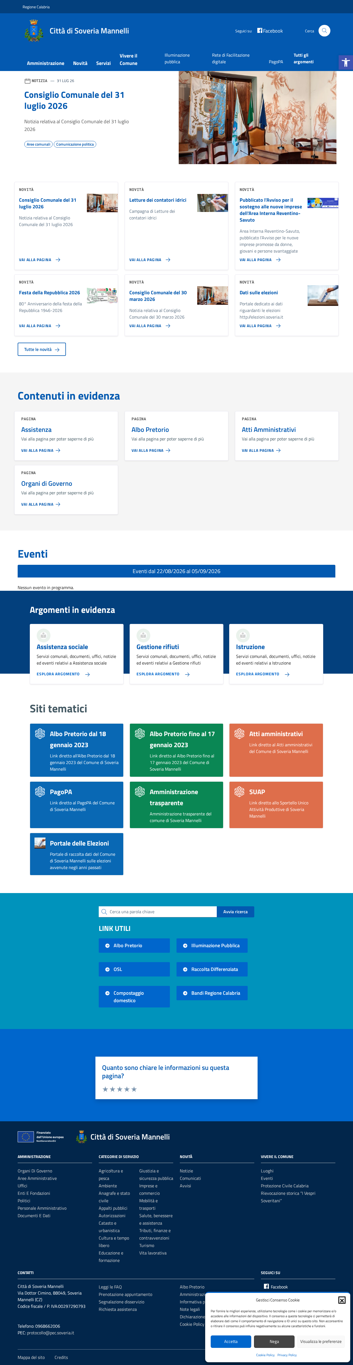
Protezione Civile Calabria (285, 1185)
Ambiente (108, 1185)
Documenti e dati (34, 1215)
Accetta (231, 1341)
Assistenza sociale (62, 647)
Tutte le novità (38, 349)
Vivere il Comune (128, 59)
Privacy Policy (287, 1355)
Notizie (186, 1170)
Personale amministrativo (42, 1208)
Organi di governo (35, 1170)
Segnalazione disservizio (121, 1301)
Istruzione (250, 647)
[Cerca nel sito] (324, 31)
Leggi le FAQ (110, 1286)
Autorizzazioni (112, 1215)
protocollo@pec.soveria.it (50, 1332)
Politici (24, 1200)
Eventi (267, 1178)
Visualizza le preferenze (321, 1341)
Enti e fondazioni (34, 1193)
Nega (274, 1341)
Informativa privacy (198, 1301)
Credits (61, 1357)
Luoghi (267, 1170)
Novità (80, 63)
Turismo (146, 1245)
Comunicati (190, 1178)
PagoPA (276, 61)
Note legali (190, 1309)
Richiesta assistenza (118, 1309)
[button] (346, 62)
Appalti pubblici (113, 1208)
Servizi (103, 63)
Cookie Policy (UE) (196, 1324)
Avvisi (185, 1185)
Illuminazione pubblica (177, 58)
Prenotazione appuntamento (125, 1294)
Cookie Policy (265, 1355)
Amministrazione (45, 63)
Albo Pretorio (192, 1286)
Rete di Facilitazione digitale (231, 58)
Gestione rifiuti (158, 647)
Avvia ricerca (235, 911)
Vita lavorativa (153, 1253)
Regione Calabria (36, 7)
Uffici (22, 1185)
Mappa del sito (31, 1357)
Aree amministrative (37, 1178)
